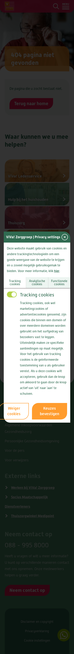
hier (56, 271)
